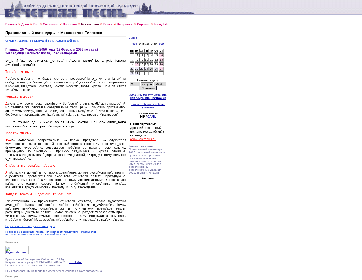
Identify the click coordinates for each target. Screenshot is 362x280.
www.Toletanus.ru (143, 139)
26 (156, 68)
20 (161, 64)
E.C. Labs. (75, 262)
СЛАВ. (151, 116)
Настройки (125, 24)
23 (141, 68)
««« (134, 43)
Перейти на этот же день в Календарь (30, 226)
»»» (161, 43)
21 (132, 68)
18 (151, 64)
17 (146, 64)
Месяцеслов (90, 24)
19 (156, 64)
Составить (50, 24)
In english (161, 24)
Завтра (23, 40)
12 (156, 59)
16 (141, 64)
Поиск (107, 24)
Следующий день (67, 40)
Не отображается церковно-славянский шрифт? (36, 234)
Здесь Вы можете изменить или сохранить (148, 96)
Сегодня (10, 40)
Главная (11, 24)
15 (136, 64)
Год (35, 24)
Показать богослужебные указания (148, 106)
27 (161, 68)
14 (132, 64)
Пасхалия (70, 24)
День (25, 24)
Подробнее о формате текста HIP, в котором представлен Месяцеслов (50, 231)
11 (151, 59)
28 (132, 73)
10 (146, 59)
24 (146, 68)
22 (136, 68)
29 (136, 73)
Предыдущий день (42, 40)
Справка (143, 24)
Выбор (133, 37)
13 (161, 59)
